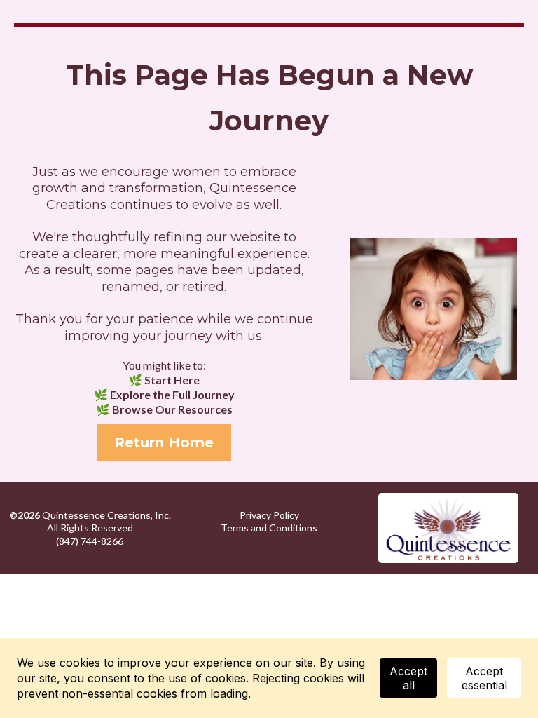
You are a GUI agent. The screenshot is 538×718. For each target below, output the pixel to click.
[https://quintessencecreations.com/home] (448, 528)
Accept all (408, 678)
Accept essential (484, 678)
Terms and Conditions (269, 528)
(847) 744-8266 (89, 541)
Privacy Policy (269, 515)
